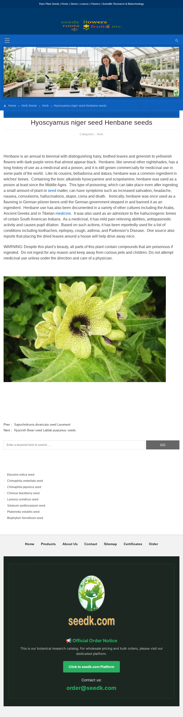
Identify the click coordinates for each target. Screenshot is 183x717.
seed (52, 191)
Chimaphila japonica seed (24, 487)
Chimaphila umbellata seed (25, 481)
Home (12, 105)
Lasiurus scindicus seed (22, 499)
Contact (90, 544)
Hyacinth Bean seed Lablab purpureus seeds (45, 430)
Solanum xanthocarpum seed (26, 505)
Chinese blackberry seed (23, 493)
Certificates (133, 544)
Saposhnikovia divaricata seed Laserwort (42, 424)
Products (48, 544)
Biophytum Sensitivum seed (25, 518)
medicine (63, 213)
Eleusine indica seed (20, 474)
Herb (45, 105)
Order (153, 544)
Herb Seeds (29, 105)
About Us (70, 544)
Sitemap (110, 544)
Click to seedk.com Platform (91, 667)
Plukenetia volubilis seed (23, 511)
